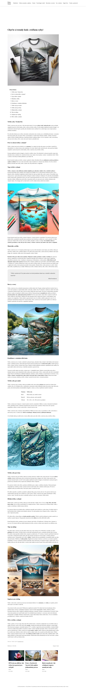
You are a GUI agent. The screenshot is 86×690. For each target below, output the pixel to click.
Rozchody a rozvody (50, 3)
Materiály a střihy (15, 98)
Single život (65, 3)
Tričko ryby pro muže (17, 105)
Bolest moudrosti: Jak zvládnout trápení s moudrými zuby (48, 665)
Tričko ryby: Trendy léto (17, 92)
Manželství (15, 3)
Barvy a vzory (15, 101)
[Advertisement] (43, 15)
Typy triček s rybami (16, 96)
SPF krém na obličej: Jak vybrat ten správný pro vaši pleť (16, 665)
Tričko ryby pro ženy (16, 107)
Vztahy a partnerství (73, 3)
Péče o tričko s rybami (17, 116)
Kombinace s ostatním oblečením (19, 103)
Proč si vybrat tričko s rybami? (18, 94)
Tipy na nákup (15, 112)
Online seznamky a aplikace (25, 3)
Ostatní (33, 3)
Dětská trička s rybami (17, 110)
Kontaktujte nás (20, 641)
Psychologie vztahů (41, 3)
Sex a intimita (59, 3)
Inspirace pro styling (16, 114)
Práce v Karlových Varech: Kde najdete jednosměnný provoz (31, 665)
